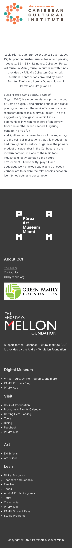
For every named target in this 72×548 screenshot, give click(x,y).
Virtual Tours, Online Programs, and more (30, 378)
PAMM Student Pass (17, 511)
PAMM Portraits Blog (17, 383)
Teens (8, 488)
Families (9, 484)
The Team (10, 268)
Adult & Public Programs (19, 493)
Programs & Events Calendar (22, 409)
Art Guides (10, 458)
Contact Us (11, 272)
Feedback (10, 427)
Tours (7, 418)
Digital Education (15, 475)
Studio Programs (14, 515)
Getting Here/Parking (17, 414)
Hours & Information (17, 405)
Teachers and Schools (18, 479)
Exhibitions (11, 453)
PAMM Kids (11, 431)
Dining (8, 423)
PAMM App (11, 387)
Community (11, 502)
